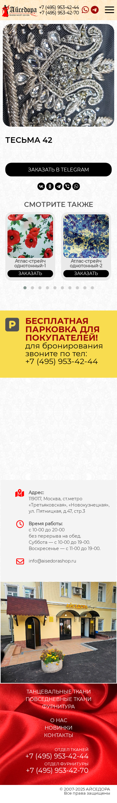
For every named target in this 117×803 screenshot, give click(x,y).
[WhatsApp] (76, 186)
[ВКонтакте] (41, 186)
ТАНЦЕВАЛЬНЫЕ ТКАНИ (59, 692)
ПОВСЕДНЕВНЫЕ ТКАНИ (58, 699)
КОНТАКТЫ (58, 735)
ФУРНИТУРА (58, 707)
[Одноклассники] (50, 186)
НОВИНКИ (58, 728)
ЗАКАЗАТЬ (30, 273)
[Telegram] (58, 186)
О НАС (58, 720)
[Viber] (67, 186)
